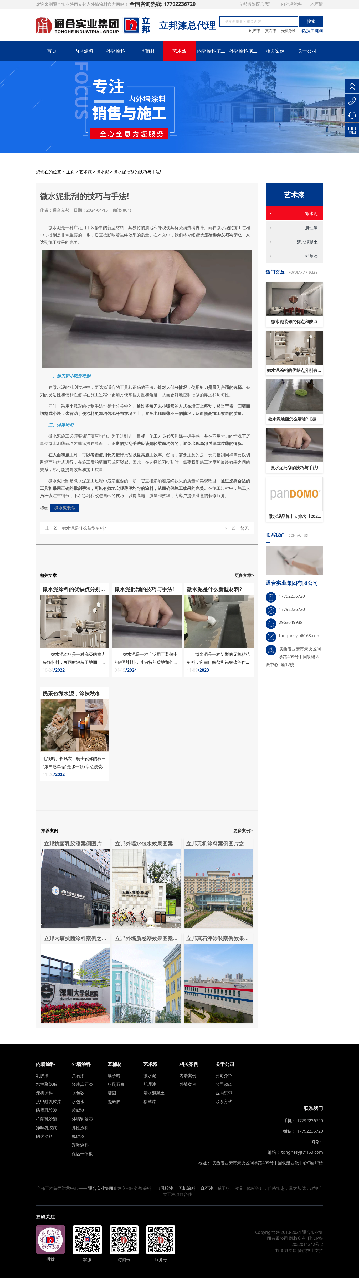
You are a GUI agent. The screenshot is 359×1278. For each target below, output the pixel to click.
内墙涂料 (83, 51)
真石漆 (271, 30)
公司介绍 (224, 1075)
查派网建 (288, 1250)
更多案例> (243, 830)
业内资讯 (224, 1093)
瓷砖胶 (114, 1101)
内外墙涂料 (292, 4)
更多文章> (244, 575)
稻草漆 (311, 256)
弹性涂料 (80, 1128)
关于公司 (307, 51)
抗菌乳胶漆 (46, 1119)
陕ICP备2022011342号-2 (307, 1241)
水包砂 (78, 1093)
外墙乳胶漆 (82, 1119)
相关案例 (275, 51)
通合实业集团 (100, 1188)
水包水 (78, 1101)
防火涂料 (44, 1136)
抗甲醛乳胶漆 (48, 1101)
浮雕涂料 (80, 1145)
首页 (52, 51)
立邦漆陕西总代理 (256, 4)
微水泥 (102, 172)
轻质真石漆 (82, 1084)
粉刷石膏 (116, 1084)
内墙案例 (188, 1075)
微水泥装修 (64, 508)
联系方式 (224, 1101)
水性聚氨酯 (46, 1084)
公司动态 (224, 1084)
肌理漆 (311, 228)
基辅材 (148, 51)
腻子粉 (114, 1075)
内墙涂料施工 (211, 51)
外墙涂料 (115, 51)
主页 (70, 172)
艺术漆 (179, 51)
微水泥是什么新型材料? (84, 528)
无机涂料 (289, 30)
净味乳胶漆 (46, 1128)
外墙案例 (188, 1084)
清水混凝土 (307, 242)
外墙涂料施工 (243, 51)
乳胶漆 (255, 30)
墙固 (112, 1093)
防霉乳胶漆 (46, 1110)
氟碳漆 (78, 1136)
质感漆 (78, 1110)
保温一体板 (82, 1154)
